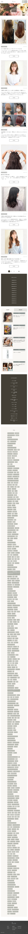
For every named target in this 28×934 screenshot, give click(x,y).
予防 (16, 484)
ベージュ (9, 490)
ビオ (8, 814)
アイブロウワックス (11, 738)
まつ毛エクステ (10, 732)
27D (18, 621)
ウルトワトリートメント (12, 615)
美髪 (18, 449)
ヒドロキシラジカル (11, 644)
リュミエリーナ (10, 709)
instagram (9, 909)
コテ (13, 717)
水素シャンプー (10, 597)
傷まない (12, 552)
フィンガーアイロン (11, 632)
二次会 (15, 783)
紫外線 (17, 654)
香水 (12, 611)
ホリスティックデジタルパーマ (13, 480)
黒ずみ (9, 636)
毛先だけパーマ (16, 468)
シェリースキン (10, 565)
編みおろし (17, 787)
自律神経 (9, 845)
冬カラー (15, 609)
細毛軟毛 (16, 697)
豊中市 (14, 503)
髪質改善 (17, 435)
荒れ (13, 663)
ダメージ (14, 507)
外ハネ (15, 719)
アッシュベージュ (11, 687)
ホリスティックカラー (14, 699)
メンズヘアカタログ (16, 605)
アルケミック (10, 833)
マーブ (15, 619)
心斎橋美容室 (15, 451)
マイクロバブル (13, 578)
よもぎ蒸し (16, 802)
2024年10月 (13, 286)
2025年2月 (13, 280)
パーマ (9, 482)
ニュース (13, 408)
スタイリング (10, 588)
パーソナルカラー (11, 673)
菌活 (15, 816)
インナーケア (10, 453)
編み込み (12, 787)
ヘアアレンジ (10, 540)
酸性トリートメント (11, 654)
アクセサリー (17, 584)
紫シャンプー (10, 888)
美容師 (17, 851)
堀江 (18, 847)
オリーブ (14, 621)
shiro (15, 611)
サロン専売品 (10, 646)
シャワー (9, 837)
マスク (16, 663)
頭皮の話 (15, 763)
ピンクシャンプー (11, 886)
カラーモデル (14, 903)
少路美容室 (16, 482)
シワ (8, 578)
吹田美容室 (9, 599)
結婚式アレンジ (10, 783)
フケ (13, 638)
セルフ (15, 874)
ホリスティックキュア (11, 701)
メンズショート (10, 705)
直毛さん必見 (10, 474)
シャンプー (14, 488)
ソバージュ (17, 721)
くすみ (18, 634)
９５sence (16, 709)
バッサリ (14, 679)
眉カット (15, 752)
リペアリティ (16, 843)
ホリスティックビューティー (12, 439)
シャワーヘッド (14, 837)
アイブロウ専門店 (11, 767)
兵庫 (11, 853)
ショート (17, 546)
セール (13, 617)
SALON (13, 929)
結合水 (15, 713)
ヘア (8, 538)
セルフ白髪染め (16, 868)
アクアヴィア (10, 843)
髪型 (18, 806)
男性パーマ (9, 806)
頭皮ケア (9, 505)
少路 (13, 484)
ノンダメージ (10, 509)
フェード (16, 744)
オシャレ (12, 849)
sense (9, 652)
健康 (17, 681)
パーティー (15, 800)
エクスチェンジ (14, 515)
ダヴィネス (14, 831)
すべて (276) (14, 380)
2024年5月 (13, 294)
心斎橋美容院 (14, 455)
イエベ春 (16, 687)
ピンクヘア (9, 911)
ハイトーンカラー (11, 905)
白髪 (15, 486)
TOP (8, 926)
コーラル (12, 839)
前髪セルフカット (11, 777)
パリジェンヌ (10, 734)
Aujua (17, 497)
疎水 (8, 699)
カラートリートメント (11, 884)
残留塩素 (9, 831)
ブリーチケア (10, 835)
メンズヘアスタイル (15, 804)
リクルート (15, 847)
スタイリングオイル (15, 582)
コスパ (11, 621)
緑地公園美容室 (14, 636)
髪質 (16, 536)
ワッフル (9, 723)
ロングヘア (9, 532)
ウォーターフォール (11, 798)
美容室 (9, 773)
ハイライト (9, 507)
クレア (17, 638)
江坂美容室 (9, 451)
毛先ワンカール (10, 472)
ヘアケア (9, 488)
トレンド (13, 406)
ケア (8, 486)
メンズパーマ (10, 607)
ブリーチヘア (13, 913)
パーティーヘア (10, 802)
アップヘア (15, 785)
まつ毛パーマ (10, 730)
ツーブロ (15, 746)
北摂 (12, 642)
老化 (13, 599)
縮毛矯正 (9, 455)
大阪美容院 (9, 437)
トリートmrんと (14, 876)
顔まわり (9, 717)
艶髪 (13, 513)
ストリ (15, 597)
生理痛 (16, 812)
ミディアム (9, 671)
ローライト (9, 576)
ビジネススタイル (11, 707)
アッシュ (9, 513)
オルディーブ (10, 868)
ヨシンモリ (17, 723)
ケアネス (13, 667)
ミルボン (15, 646)
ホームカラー (10, 872)
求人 (13, 546)
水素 (18, 472)
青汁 (14, 681)
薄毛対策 (9, 548)
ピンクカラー (10, 586)
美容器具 (9, 617)
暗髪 (8, 913)
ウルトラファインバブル (12, 822)
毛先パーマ (9, 470)
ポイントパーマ (10, 810)
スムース (17, 841)
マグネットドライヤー (11, 703)
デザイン (13, 404)
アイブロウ (9, 742)
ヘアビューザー (10, 711)
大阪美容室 (17, 433)
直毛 (12, 482)
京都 (14, 853)
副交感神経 (9, 847)
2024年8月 (13, 290)
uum (19, 812)
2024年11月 (13, 284)
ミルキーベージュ (15, 909)
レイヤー (13, 505)
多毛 (8, 679)
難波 (8, 849)
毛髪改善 (16, 767)
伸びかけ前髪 (10, 550)
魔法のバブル (10, 619)
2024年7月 (13, 292)
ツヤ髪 (15, 449)
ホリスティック (10, 449)
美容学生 (9, 851)
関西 (8, 853)
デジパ (15, 509)
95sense (17, 632)
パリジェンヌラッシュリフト (12, 736)
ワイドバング (10, 719)
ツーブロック (10, 748)
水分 (15, 717)
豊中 (15, 519)
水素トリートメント (11, 466)
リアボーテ (9, 569)
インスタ (15, 907)
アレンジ (17, 798)
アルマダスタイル (11, 880)
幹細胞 (12, 665)
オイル (13, 580)
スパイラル (9, 721)
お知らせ (13, 395)
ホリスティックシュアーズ (15, 715)
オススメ (9, 580)
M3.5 (17, 878)
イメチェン (15, 550)
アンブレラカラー (11, 685)
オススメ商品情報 (14, 392)
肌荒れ (14, 521)
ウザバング (9, 864)
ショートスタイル (14, 677)
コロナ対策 (15, 453)
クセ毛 (13, 397)
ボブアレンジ (15, 470)
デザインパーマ (17, 810)
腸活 (8, 677)
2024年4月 (13, 296)
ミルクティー (10, 681)
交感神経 (13, 845)
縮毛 (11, 554)
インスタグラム (10, 907)
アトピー (9, 820)
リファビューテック (15, 650)
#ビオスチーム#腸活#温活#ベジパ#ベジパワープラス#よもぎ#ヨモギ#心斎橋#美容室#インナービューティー (14, 573)
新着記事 (20, 309)
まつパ (15, 730)
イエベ (16, 673)
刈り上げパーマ (10, 779)
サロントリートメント (11, 443)
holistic (18, 611)
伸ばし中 (12, 652)
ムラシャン (17, 886)
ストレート (9, 503)
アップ (9, 787)
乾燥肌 (9, 642)
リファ (17, 501)
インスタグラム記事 (14, 382)
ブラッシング (13, 656)
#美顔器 (9, 899)
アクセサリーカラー (11, 536)
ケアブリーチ (16, 705)
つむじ (9, 876)
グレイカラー (14, 870)
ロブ (13, 721)
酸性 (8, 656)
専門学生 (13, 851)
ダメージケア (10, 445)
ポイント (13, 683)
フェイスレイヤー (15, 648)
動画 (18, 578)
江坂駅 (9, 878)
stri (13, 671)
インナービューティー (11, 603)
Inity (19, 765)
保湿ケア (9, 903)
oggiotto (9, 765)
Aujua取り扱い (13, 773)
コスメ (9, 665)
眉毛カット (9, 754)
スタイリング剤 (10, 519)
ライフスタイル (13, 413)
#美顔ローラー (14, 899)
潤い (8, 715)
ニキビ (16, 513)
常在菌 (9, 601)
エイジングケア (13, 441)
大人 (8, 663)
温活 (13, 816)
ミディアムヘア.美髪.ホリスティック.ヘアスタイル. (13, 690)
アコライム (9, 640)
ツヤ (13, 556)
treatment (9, 648)
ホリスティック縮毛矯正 (12, 499)
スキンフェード (10, 746)
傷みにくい (17, 552)
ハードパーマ (16, 711)
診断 (8, 697)
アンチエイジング (11, 433)
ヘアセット (16, 478)
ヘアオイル (9, 521)
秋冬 (11, 697)
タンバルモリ (10, 713)
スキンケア (13, 402)
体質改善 (12, 814)
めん (17, 703)
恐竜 (18, 677)
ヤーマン (17, 897)
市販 (14, 872)
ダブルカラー (10, 497)
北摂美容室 (15, 511)
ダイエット (18, 669)
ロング (12, 538)
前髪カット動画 (15, 855)
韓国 (13, 723)
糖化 (18, 816)
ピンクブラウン (15, 911)
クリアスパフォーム (11, 669)
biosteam (9, 804)
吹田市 (14, 569)
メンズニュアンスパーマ (12, 808)
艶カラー (15, 835)
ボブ (15, 472)
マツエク (15, 732)
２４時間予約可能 (17, 771)
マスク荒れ (9, 638)
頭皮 (13, 501)
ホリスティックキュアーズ (12, 775)
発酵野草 (9, 816)
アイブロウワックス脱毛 (12, 781)
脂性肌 (16, 640)
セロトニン (9, 855)
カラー (17, 503)
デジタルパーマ (10, 478)
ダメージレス (15, 554)
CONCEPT (19, 926)
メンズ (12, 601)
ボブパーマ (9, 476)
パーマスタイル (16, 474)
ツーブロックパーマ (11, 750)
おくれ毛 (14, 532)
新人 (8, 841)
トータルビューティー (11, 740)
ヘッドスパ (9, 605)
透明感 (18, 556)
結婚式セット (10, 800)
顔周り (9, 552)
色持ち (17, 833)
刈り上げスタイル (16, 742)
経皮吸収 (9, 812)
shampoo (9, 650)
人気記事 (7, 309)
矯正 (8, 554)
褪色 (14, 833)
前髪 (14, 497)
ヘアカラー (9, 584)
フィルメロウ (13, 841)
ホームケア (9, 901)
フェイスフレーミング (11, 542)
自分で (18, 874)
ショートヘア (16, 675)
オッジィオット (14, 765)
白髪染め (9, 870)
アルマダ (15, 538)
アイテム (9, 613)
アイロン (9, 556)
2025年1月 (13, 282)
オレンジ (17, 839)
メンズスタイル (16, 586)
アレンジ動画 (10, 763)
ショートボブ (10, 468)
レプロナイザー (10, 609)
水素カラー (16, 642)
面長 (18, 717)
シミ (16, 576)
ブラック (13, 613)
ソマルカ (16, 818)
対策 (13, 490)
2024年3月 (13, 298)
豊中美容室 (9, 484)
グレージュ (9, 501)
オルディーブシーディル (12, 866)
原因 (13, 576)
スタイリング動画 (16, 476)
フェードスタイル (11, 744)
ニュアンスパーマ (11, 818)
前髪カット (14, 548)
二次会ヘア (9, 785)
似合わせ (9, 534)
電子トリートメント (11, 882)
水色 (11, 679)
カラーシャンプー (15, 534)
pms (12, 812)
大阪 (8, 441)
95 (13, 584)
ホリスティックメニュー (12, 447)
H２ (8, 634)
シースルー (9, 546)
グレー (18, 619)
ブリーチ (12, 486)
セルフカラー (10, 874)
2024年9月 (13, 288)
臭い (18, 713)
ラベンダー (9, 544)
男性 (13, 806)
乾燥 (18, 486)
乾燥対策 (14, 901)
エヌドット (15, 607)
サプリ (11, 634)
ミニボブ (9, 667)
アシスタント (17, 849)
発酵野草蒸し (17, 814)
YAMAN (9, 611)
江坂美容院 (13, 878)
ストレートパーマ (11, 517)
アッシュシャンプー (11, 897)
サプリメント (10, 675)
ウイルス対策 (10, 771)
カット (16, 490)
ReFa (16, 599)
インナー (9, 582)
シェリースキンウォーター (12, 567)
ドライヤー (17, 580)
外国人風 (14, 544)
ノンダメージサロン (11, 435)
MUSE (13, 926)
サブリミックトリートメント (12, 769)
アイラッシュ (10, 752)
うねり (15, 634)
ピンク (9, 839)
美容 (15, 665)
